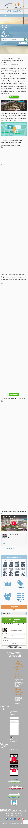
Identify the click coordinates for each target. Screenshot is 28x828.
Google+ (5, 543)
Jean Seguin (8, 64)
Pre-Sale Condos (11, 548)
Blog (20, 542)
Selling (16, 815)
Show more (22, 42)
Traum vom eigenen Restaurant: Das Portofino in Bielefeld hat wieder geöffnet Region (19, 665)
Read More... (17, 672)
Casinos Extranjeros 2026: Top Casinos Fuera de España (19, 691)
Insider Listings (8, 601)
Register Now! (14, 97)
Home (7, 815)
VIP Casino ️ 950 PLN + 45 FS (18, 676)
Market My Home (7, 589)
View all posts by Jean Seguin (10, 542)
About (12, 815)
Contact (21, 815)
